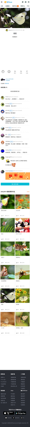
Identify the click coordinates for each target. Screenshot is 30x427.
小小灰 (2, 328)
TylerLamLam (8, 117)
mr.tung (7, 103)
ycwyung (7, 170)
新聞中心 (3, 377)
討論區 (2, 386)
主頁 (2, 6)
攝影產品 (23, 379)
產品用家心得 (14, 386)
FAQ (28, 6)
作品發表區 (3, 384)
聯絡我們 (23, 396)
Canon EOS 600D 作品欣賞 (9, 79)
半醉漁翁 (7, 141)
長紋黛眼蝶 (3, 281)
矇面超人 (18, 281)
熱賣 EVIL (13, 405)
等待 (2, 234)
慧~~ (6, 134)
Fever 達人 (3, 379)
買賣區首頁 (23, 377)
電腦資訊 (23, 384)
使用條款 (23, 402)
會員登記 (23, 400)
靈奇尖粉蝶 (3, 210)
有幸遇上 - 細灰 (19, 328)
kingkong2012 (8, 157)
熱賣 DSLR (13, 402)
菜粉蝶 (17, 304)
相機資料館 (13, 377)
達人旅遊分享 (4, 402)
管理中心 (23, 6)
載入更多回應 (15, 184)
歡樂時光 (18, 257)
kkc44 (6, 127)
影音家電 (23, 386)
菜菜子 (2, 257)
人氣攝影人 (7, 6)
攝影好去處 (3, 394)
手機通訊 (23, 381)
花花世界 (18, 210)
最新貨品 (13, 396)
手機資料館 (13, 381)
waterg (7, 150)
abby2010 (10, 30)
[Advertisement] (15, 54)
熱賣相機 (13, 398)
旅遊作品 (3, 400)
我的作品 (15, 6)
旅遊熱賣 (3, 396)
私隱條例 (23, 405)
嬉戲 (2, 304)
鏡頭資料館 (13, 379)
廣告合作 (23, 398)
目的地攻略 (3, 398)
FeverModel (3, 381)
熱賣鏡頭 (13, 400)
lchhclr (7, 96)
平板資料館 (13, 384)
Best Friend (19, 234)
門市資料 (13, 394)
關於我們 (23, 394)
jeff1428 (7, 110)
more (28, 191)
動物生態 (7, 83)
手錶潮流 (23, 388)
